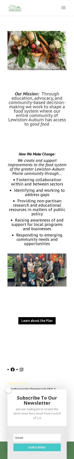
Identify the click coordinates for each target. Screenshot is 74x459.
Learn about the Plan (37, 320)
